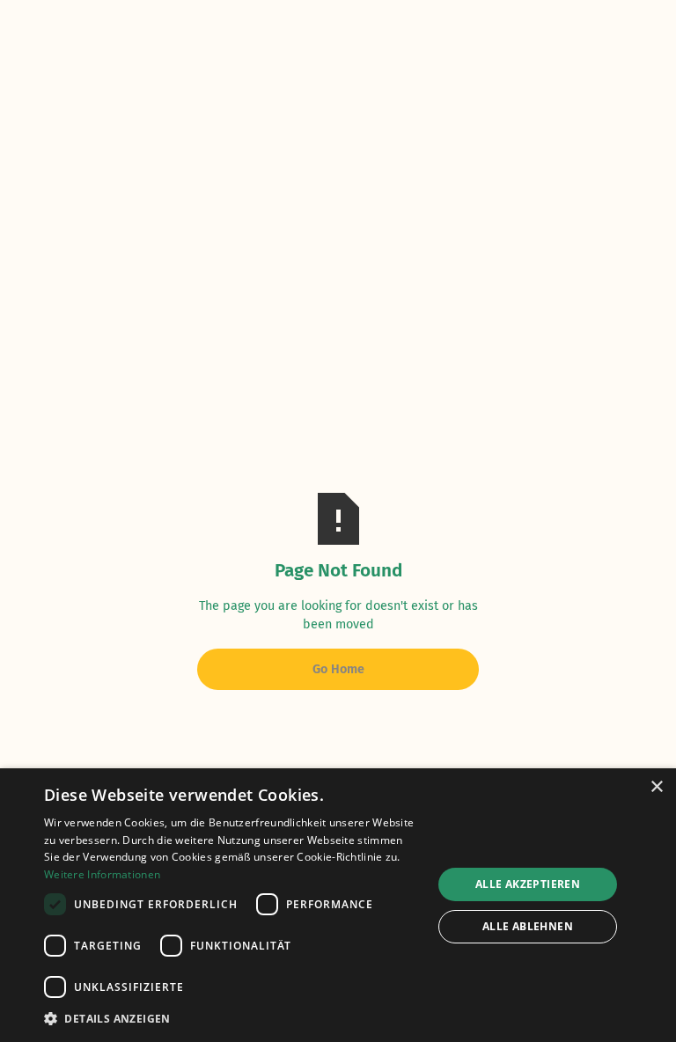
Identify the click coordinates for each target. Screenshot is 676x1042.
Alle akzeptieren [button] (527, 884)
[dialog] (338, 905)
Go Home (338, 669)
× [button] (656, 787)
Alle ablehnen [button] (527, 926)
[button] (232, 1018)
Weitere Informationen (102, 874)
